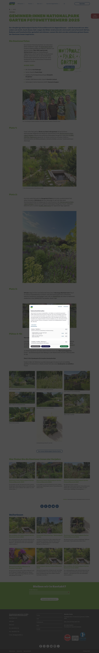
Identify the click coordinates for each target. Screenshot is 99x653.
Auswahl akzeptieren (36, 346)
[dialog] (49, 326)
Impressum (60, 306)
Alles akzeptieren (64, 346)
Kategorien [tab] (33, 324)
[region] (50, 327)
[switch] (66, 329)
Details (63, 333)
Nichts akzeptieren (45, 346)
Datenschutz (66, 306)
